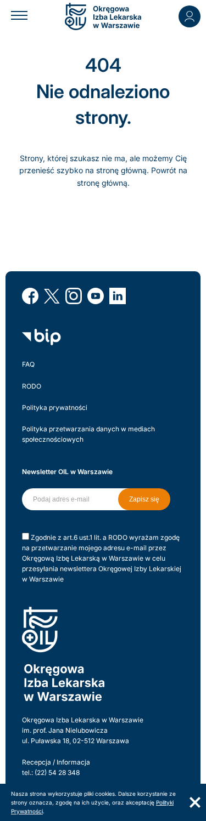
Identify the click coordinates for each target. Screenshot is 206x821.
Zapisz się (144, 499)
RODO (31, 386)
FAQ (28, 364)
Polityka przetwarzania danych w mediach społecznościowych (88, 434)
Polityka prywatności (54, 407)
